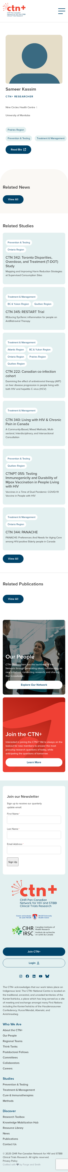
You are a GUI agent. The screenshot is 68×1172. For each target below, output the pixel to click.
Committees (10, 1057)
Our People (10, 1035)
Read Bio (16, 150)
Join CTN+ (34, 952)
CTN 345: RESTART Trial (25, 311)
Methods (8, 1101)
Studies (8, 1078)
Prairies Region (16, 129)
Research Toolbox (14, 1117)
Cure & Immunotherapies (18, 1095)
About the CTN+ (12, 1030)
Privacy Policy (10, 1161)
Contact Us (9, 1144)
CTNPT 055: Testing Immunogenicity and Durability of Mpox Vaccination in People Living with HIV (32, 480)
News (6, 1133)
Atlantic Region (16, 349)
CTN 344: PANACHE (22, 532)
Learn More (34, 762)
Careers (7, 1068)
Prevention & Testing (19, 138)
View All (13, 199)
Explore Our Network (34, 685)
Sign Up (12, 862)
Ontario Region (16, 249)
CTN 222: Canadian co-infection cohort (31, 373)
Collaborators (11, 1063)
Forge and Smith (32, 1164)
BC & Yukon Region (18, 304)
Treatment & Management (51, 138)
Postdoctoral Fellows (15, 1052)
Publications (10, 1139)
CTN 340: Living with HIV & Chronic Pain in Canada (33, 421)
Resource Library (13, 1128)
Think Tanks (10, 1046)
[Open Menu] (61, 11)
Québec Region (42, 304)
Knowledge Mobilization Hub (20, 1122)
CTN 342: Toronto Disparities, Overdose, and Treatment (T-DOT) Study (32, 261)
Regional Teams (12, 1041)
